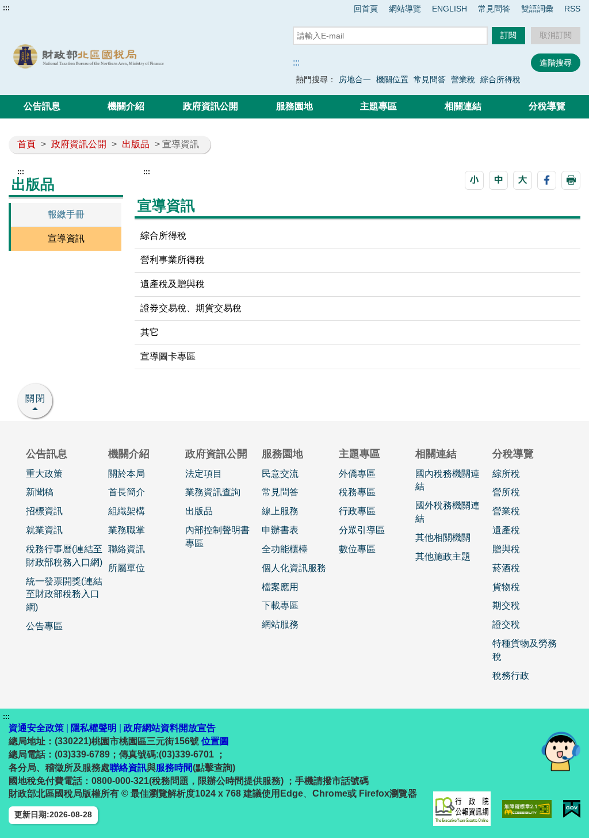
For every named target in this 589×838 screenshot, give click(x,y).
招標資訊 (44, 511)
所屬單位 (126, 568)
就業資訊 (44, 530)
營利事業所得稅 (172, 260)
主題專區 (378, 106)
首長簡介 (126, 492)
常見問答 (494, 8)
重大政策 (44, 474)
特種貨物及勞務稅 (524, 649)
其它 (149, 332)
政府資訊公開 (210, 106)
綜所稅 (506, 474)
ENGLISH (449, 8)
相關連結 (463, 106)
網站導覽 (405, 8)
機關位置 (392, 79)
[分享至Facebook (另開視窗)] (546, 180)
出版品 (136, 144)
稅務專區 (357, 492)
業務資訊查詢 (212, 492)
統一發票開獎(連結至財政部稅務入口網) (64, 594)
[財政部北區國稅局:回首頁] (123, 56)
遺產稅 (506, 530)
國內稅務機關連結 (447, 480)
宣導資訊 (66, 238)
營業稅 (463, 79)
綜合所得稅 (500, 79)
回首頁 (366, 8)
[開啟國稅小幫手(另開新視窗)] (560, 751)
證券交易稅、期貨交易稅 (191, 308)
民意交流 (280, 474)
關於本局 (126, 474)
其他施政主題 (443, 556)
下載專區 (280, 605)
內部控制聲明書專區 (217, 536)
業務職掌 (126, 530)
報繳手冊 (66, 214)
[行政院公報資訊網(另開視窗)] (462, 808)
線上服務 (280, 511)
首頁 (26, 144)
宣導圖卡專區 (168, 356)
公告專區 (44, 626)
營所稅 (506, 492)
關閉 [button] (35, 398)
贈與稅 (506, 549)
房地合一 (355, 79)
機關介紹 (126, 106)
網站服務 (280, 624)
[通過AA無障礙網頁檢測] (527, 809)
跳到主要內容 (30, 8)
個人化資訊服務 (294, 568)
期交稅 (506, 605)
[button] (474, 180)
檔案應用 (280, 587)
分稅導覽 (547, 106)
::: (6, 8)
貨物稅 (506, 587)
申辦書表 (280, 530)
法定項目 (203, 474)
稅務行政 (510, 675)
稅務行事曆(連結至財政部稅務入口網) (64, 555)
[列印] (570, 180)
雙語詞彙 (537, 8)
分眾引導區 (362, 530)
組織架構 (126, 511)
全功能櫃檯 (285, 549)
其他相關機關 (443, 537)
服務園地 (294, 106)
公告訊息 (42, 106)
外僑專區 (357, 474)
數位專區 (357, 549)
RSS (572, 8)
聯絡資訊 (126, 549)
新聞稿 (39, 492)
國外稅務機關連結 (447, 511)
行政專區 (357, 511)
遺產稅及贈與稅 (172, 284)
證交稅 (506, 624)
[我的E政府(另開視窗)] (571, 809)
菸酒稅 (506, 568)
